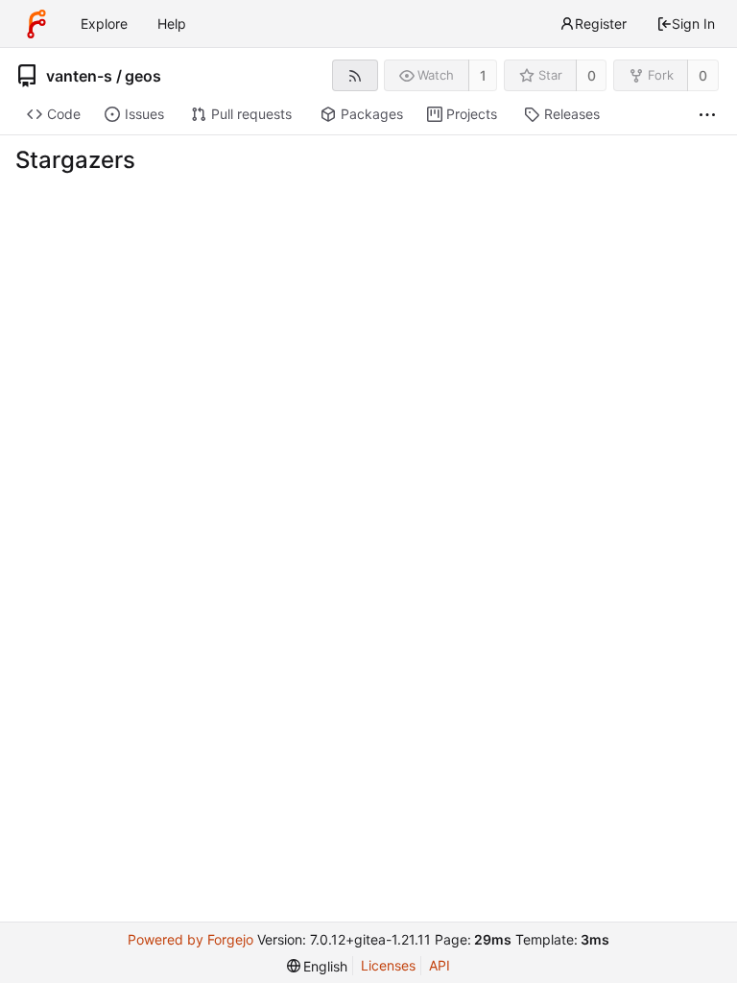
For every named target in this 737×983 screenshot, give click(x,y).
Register (601, 23)
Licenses (388, 965)
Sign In (693, 23)
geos (143, 75)
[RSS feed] (354, 75)
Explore (104, 23)
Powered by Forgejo (190, 939)
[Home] (36, 24)
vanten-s (79, 75)
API (439, 965)
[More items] (707, 114)
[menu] (317, 966)
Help (171, 23)
